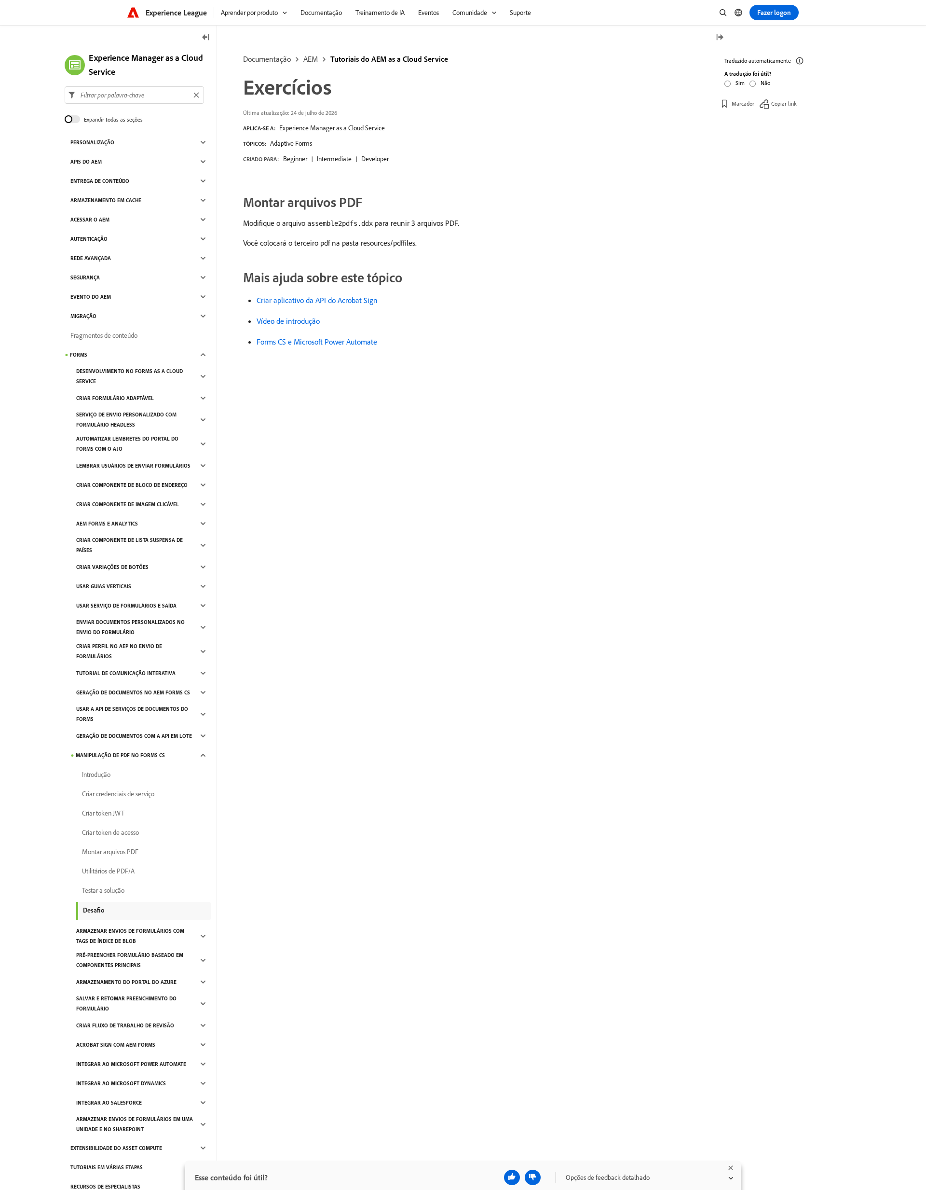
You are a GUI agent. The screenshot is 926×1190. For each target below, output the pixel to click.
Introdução (96, 774)
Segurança (85, 277)
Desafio (94, 910)
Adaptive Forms (291, 143)
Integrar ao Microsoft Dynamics (121, 1083)
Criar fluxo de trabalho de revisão (125, 1025)
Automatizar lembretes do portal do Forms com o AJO (127, 443)
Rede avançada (90, 258)
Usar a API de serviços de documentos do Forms (132, 714)
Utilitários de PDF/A (108, 871)
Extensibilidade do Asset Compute (116, 1148)
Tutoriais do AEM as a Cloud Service (389, 59)
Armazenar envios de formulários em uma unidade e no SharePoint (134, 1124)
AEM (310, 59)
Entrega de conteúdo (99, 181)
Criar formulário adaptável (115, 398)
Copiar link (784, 103)
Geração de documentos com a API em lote (134, 736)
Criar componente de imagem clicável (127, 504)
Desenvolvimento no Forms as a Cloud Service (129, 376)
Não (765, 82)
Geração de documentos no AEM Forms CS (133, 692)
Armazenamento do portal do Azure (126, 982)
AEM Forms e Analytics (107, 523)
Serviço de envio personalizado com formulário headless (126, 419)
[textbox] (134, 95)
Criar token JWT (103, 813)
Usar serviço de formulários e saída (126, 605)
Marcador (743, 103)
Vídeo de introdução (288, 321)
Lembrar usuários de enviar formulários (133, 465)
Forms (78, 354)
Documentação (267, 59)
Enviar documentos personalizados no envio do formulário (130, 627)
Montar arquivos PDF (110, 851)
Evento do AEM (90, 296)
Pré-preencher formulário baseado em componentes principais (129, 960)
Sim (740, 82)
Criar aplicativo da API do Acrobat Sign (317, 300)
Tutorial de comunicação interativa (126, 673)
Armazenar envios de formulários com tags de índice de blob (130, 935)
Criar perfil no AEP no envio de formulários (119, 651)
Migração (83, 316)
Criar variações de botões (112, 567)
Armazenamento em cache (105, 200)
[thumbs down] (533, 1177)
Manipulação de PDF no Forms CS (120, 755)
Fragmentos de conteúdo (103, 335)
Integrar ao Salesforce (109, 1102)
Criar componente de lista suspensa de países (129, 545)
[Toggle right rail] (719, 37)
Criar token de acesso (110, 832)
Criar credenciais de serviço (118, 793)
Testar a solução (103, 890)
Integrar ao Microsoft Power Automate (131, 1064)
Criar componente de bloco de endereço (132, 485)
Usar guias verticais (103, 586)
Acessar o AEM (89, 219)
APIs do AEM (86, 161)
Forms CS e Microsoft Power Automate (317, 341)
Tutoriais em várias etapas (106, 1167)
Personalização (92, 142)
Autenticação (89, 238)
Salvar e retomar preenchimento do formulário (126, 1003)
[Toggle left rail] (206, 37)
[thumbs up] (512, 1177)
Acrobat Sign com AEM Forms (115, 1044)
